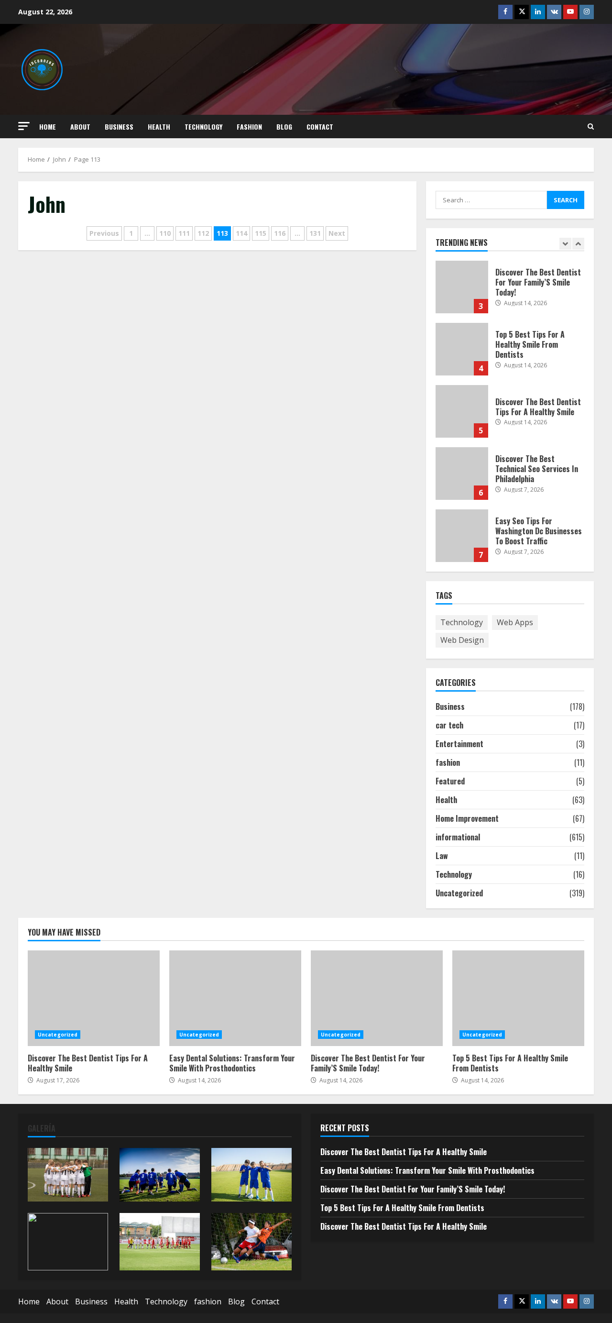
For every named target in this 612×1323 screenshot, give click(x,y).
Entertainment (459, 744)
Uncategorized (459, 893)
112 (203, 233)
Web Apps (515, 622)
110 (165, 233)
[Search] (591, 126)
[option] (510, 292)
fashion (249, 126)
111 (184, 233)
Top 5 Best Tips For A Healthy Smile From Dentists (462, 349)
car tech (449, 725)
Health (159, 126)
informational (458, 837)
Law (442, 855)
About (80, 126)
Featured (450, 781)
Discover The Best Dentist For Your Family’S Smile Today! (462, 287)
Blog (284, 126)
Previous (104, 233)
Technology (203, 126)
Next (336, 233)
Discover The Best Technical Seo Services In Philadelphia (462, 473)
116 (279, 233)
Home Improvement (467, 818)
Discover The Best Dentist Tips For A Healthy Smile (462, 411)
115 (260, 233)
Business (119, 126)
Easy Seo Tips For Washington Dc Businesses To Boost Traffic (462, 535)
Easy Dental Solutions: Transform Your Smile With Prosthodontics (235, 998)
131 (315, 233)
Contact (319, 126)
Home (47, 126)
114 (241, 233)
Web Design (462, 640)
